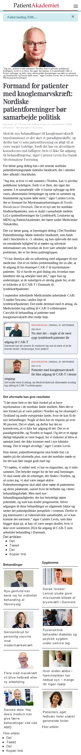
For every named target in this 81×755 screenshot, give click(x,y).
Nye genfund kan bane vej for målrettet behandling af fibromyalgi (20, 597)
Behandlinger (13, 564)
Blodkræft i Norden (29, 127)
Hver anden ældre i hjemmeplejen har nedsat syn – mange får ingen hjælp (58, 677)
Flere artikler (11, 733)
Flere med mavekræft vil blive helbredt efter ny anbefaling (20, 677)
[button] (76, 6)
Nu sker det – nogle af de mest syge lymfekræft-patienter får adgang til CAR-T (37, 337)
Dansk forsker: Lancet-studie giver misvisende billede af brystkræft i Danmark (59, 595)
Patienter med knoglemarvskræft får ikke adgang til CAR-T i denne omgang (40, 374)
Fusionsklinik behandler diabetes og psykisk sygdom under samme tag (60, 636)
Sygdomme (50, 562)
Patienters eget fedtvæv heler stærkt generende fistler (59, 716)
